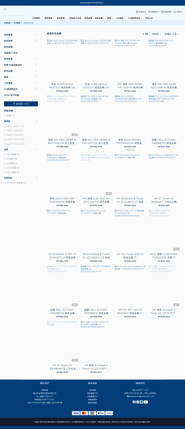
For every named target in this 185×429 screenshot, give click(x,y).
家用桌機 (99, 18)
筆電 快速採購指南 (13, 65)
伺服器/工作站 (75, 18)
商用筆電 (48, 18)
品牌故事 (44, 390)
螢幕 (109, 18)
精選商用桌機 (28, 23)
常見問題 (92, 390)
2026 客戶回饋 (11, 95)
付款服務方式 (92, 396)
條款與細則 (92, 402)
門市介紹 (149, 18)
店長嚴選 (36, 18)
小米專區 (119, 18)
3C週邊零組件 (134, 18)
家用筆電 (61, 18)
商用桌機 (88, 18)
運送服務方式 (92, 393)
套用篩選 (22, 104)
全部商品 (7, 23)
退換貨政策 (92, 399)
